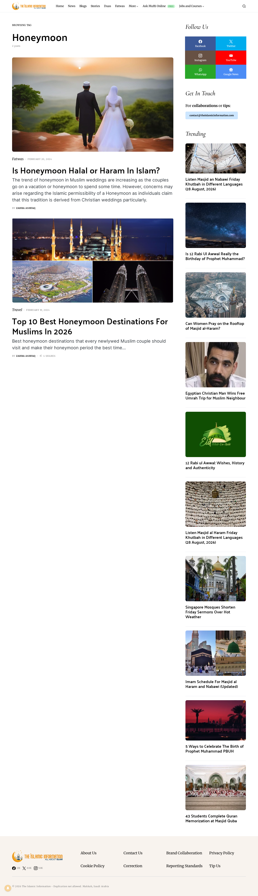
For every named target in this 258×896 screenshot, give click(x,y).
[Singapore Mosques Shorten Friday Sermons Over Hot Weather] (215, 578)
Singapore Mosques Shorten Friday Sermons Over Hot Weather (210, 611)
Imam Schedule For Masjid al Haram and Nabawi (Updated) (211, 684)
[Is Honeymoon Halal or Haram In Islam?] (92, 104)
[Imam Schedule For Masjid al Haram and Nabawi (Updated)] (215, 652)
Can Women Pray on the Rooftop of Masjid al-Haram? (214, 325)
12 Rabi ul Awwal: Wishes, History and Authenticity (214, 465)
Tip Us (215, 866)
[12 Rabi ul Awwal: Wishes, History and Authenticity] (215, 434)
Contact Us (133, 853)
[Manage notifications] (8, 888)
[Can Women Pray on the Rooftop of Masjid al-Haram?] (215, 294)
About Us (89, 853)
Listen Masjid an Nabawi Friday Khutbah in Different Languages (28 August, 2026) (214, 183)
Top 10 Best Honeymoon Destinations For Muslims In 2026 (90, 325)
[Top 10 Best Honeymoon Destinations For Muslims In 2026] (92, 260)
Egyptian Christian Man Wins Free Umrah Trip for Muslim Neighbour (215, 395)
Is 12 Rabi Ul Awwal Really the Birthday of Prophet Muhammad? (215, 256)
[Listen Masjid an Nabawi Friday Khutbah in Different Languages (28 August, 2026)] (215, 158)
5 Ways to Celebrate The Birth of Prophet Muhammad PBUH (214, 748)
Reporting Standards (184, 866)
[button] (244, 6)
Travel (17, 310)
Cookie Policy (92, 866)
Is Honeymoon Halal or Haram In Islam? (86, 169)
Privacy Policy (221, 853)
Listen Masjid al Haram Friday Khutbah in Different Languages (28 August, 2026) (214, 537)
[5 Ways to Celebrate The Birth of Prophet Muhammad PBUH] (215, 720)
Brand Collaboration (184, 853)
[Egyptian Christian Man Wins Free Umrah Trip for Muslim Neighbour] (215, 364)
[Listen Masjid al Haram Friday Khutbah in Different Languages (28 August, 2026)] (215, 503)
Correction (133, 866)
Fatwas (18, 159)
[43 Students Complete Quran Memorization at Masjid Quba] (215, 787)
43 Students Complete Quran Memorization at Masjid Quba (211, 818)
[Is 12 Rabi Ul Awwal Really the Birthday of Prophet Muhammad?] (215, 225)
